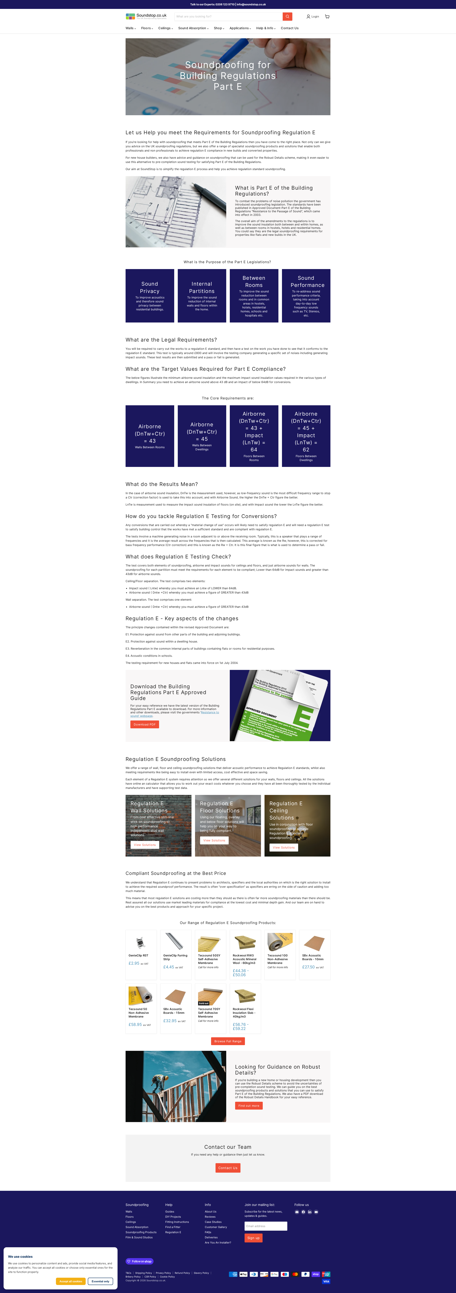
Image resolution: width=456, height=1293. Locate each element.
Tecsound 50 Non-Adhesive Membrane (139, 1012)
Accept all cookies (70, 1281)
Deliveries (211, 1237)
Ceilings (131, 1222)
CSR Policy (150, 1276)
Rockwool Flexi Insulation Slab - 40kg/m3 (244, 1012)
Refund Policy (182, 1272)
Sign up (253, 1238)
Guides (169, 1211)
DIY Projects (173, 1216)
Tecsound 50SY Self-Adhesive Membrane (209, 959)
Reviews (210, 1216)
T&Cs (128, 1272)
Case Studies (213, 1222)
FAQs (208, 1232)
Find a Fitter (172, 1227)
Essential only (100, 1281)
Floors (130, 1216)
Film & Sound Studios (139, 1237)
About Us (210, 1211)
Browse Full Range (228, 1041)
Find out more (249, 1105)
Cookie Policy (167, 1276)
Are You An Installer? (218, 1242)
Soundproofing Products (141, 1232)
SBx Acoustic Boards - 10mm (312, 957)
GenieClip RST (138, 955)
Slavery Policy (201, 1272)
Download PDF (145, 724)
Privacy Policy (163, 1272)
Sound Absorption (137, 1227)
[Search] (287, 16)
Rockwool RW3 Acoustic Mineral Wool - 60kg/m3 (244, 959)
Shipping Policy (143, 1272)
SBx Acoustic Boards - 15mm (173, 1010)
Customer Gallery (216, 1227)
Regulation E (173, 1232)
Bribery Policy (133, 1276)
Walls (129, 1211)
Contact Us (290, 28)
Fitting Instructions (177, 1222)
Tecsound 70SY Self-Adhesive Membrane (209, 1012)
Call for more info (208, 967)
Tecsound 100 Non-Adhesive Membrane (278, 959)
